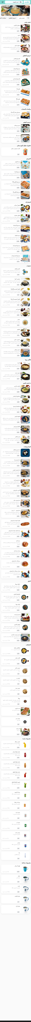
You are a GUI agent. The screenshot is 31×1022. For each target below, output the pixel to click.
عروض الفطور (12, 18)
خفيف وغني (22, 18)
